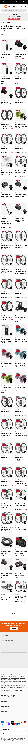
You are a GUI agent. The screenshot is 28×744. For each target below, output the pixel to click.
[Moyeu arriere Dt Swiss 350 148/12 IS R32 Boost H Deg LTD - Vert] (21, 115)
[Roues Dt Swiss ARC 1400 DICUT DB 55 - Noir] (21, 284)
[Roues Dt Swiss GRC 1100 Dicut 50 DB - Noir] (21, 472)
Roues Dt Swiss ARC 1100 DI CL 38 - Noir (20, 458)
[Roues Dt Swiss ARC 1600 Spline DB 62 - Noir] (7, 284)
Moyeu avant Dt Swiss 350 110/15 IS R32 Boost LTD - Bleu (20, 365)
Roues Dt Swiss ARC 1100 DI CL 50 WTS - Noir (7, 316)
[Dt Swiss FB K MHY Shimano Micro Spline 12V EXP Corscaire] (21, 209)
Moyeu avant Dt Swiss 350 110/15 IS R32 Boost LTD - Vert (6, 389)
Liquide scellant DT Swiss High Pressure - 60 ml (6, 56)
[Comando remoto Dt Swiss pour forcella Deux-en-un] (7, 586)
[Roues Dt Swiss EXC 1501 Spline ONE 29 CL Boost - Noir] (7, 260)
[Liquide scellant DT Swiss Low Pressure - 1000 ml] (7, 330)
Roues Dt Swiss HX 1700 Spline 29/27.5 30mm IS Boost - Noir (21, 172)
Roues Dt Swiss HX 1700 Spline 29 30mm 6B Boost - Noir (7, 247)
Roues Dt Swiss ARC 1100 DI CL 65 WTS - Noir (21, 103)
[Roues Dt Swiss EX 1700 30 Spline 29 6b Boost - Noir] (7, 424)
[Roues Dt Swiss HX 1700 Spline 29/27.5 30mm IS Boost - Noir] (21, 161)
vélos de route (12, 679)
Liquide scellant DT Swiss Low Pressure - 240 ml (6, 80)
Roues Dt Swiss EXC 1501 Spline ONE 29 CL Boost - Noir (6, 271)
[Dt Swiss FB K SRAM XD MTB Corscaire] (7, 564)
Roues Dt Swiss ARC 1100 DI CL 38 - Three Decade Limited (20, 505)
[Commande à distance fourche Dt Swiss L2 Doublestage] (21, 306)
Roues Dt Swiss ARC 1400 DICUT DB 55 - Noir (20, 294)
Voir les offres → (14, 18)
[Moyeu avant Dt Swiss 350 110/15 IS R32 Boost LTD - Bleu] (21, 354)
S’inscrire (14, 628)
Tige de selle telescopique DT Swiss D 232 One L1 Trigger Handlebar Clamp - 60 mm (6, 222)
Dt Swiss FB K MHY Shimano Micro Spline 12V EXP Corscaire (20, 220)
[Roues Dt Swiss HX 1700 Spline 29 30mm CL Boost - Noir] (7, 518)
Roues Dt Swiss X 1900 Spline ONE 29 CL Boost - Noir (20, 597)
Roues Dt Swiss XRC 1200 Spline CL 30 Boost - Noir (21, 435)
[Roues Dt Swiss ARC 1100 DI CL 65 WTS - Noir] (21, 93)
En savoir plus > (22, 1)
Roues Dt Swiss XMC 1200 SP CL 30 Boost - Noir (20, 80)
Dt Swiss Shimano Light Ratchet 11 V (20, 55)
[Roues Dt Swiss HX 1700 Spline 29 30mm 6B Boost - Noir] (7, 236)
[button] (25, 6)
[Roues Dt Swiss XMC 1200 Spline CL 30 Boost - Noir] (7, 448)
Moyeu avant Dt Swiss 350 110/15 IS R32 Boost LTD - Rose (20, 389)
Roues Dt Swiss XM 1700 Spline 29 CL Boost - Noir (21, 247)
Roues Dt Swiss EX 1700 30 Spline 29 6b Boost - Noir (6, 435)
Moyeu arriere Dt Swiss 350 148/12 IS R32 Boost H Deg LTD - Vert (21, 126)
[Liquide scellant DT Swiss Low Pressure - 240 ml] (7, 69)
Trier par (2, 34)
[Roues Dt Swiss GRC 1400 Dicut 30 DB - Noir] (7, 472)
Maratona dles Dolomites (12, 687)
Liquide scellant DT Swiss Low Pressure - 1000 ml (6, 341)
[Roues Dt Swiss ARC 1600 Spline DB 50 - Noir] (21, 402)
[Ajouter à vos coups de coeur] (11, 40)
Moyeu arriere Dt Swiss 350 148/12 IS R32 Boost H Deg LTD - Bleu (21, 341)
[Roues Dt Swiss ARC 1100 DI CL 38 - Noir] (21, 448)
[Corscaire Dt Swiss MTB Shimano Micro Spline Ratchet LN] (21, 185)
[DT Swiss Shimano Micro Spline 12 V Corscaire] (21, 564)
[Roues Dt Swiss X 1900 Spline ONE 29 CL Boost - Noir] (21, 586)
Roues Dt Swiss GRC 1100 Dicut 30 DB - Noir (6, 149)
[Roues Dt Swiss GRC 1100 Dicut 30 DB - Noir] (7, 139)
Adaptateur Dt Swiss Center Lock (6, 552)
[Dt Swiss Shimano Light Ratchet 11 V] (21, 45)
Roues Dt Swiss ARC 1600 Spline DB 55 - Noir (21, 270)
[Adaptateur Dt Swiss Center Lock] (7, 542)
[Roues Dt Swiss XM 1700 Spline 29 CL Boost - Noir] (21, 236)
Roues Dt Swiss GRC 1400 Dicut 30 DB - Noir (6, 482)
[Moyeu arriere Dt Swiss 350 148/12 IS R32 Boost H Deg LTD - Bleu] (21, 330)
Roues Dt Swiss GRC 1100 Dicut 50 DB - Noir (20, 482)
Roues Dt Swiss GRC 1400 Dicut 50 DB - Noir (20, 149)
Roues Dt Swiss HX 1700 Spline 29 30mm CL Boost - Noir (7, 529)
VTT (17, 679)
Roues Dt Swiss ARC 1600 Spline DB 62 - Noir (7, 294)
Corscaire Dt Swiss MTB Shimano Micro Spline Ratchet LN (20, 196)
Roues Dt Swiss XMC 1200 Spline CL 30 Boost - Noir (7, 459)
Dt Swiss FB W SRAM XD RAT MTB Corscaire (21, 552)
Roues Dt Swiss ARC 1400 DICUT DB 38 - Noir (6, 504)
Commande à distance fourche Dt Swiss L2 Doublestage (20, 317)
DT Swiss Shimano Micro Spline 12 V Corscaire (21, 574)
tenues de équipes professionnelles (10, 678)
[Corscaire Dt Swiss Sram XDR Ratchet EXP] (7, 185)
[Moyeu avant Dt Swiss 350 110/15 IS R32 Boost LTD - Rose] (21, 378)
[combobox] (14, 10)
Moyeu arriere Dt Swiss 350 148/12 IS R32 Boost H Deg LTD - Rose (7, 365)
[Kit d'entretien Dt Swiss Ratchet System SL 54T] (7, 161)
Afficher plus (14, 613)
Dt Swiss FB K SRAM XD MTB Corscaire (6, 574)
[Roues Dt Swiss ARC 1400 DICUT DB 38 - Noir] (7, 494)
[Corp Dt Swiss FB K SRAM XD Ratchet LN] (7, 93)
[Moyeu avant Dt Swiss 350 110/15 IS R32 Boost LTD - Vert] (7, 378)
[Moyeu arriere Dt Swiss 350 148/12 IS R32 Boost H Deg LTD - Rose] (7, 354)
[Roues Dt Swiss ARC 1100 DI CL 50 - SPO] (7, 402)
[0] (23, 6)
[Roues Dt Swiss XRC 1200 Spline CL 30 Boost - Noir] (21, 424)
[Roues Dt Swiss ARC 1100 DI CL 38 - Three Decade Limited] (21, 494)
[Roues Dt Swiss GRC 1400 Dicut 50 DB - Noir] (21, 139)
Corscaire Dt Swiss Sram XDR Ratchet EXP (6, 195)
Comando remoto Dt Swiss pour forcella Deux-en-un (6, 597)
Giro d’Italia (17, 685)
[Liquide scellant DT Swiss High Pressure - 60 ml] (7, 45)
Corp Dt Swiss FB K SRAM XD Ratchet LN (6, 103)
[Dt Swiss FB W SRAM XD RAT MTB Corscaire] (21, 542)
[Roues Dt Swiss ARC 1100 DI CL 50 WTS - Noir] (7, 306)
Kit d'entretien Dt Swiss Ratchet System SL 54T (6, 171)
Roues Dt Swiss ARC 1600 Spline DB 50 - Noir (21, 412)
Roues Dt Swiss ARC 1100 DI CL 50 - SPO (6, 412)
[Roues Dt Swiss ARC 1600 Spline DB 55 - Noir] (21, 260)
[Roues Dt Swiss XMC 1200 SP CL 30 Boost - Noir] (21, 69)
